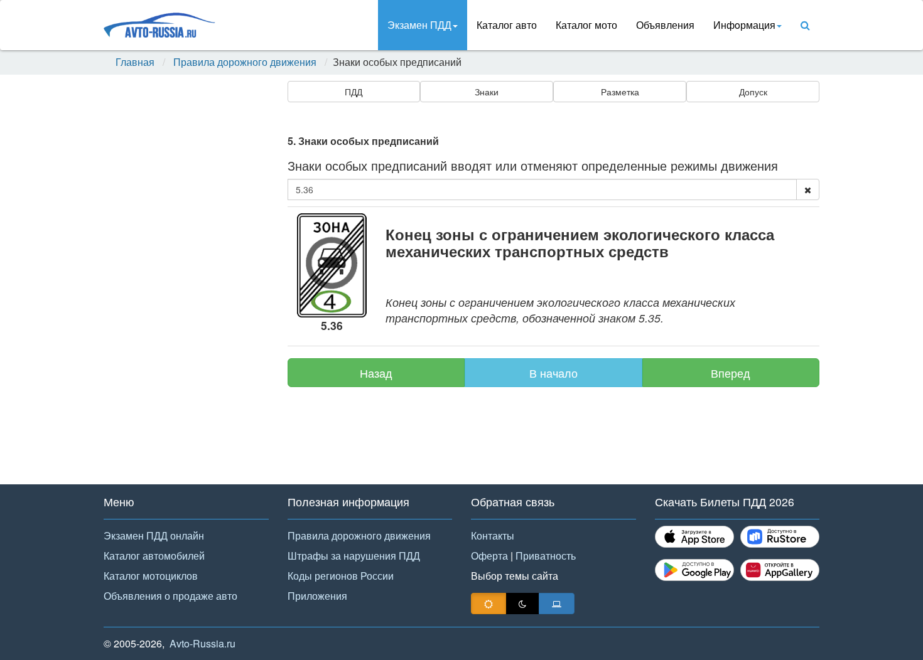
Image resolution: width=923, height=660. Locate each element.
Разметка (620, 91)
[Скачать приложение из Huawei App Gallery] (779, 570)
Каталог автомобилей (154, 555)
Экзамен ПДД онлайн (154, 535)
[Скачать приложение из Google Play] (694, 570)
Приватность (545, 555)
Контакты (492, 535)
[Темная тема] (522, 603)
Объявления (665, 25)
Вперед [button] (730, 373)
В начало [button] (553, 373)
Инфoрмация (744, 25)
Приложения (317, 595)
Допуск (753, 91)
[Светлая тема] (488, 603)
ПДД (353, 91)
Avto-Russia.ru (202, 643)
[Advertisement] (185, 283)
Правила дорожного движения (244, 62)
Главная (135, 62)
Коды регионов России (341, 575)
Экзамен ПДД (419, 25)
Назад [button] (376, 373)
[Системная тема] (557, 603)
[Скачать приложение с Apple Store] (694, 537)
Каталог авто (507, 25)
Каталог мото (586, 25)
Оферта (489, 555)
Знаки (487, 91)
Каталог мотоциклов (151, 575)
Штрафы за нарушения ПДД (354, 555)
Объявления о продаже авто (170, 595)
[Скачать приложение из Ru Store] (779, 537)
